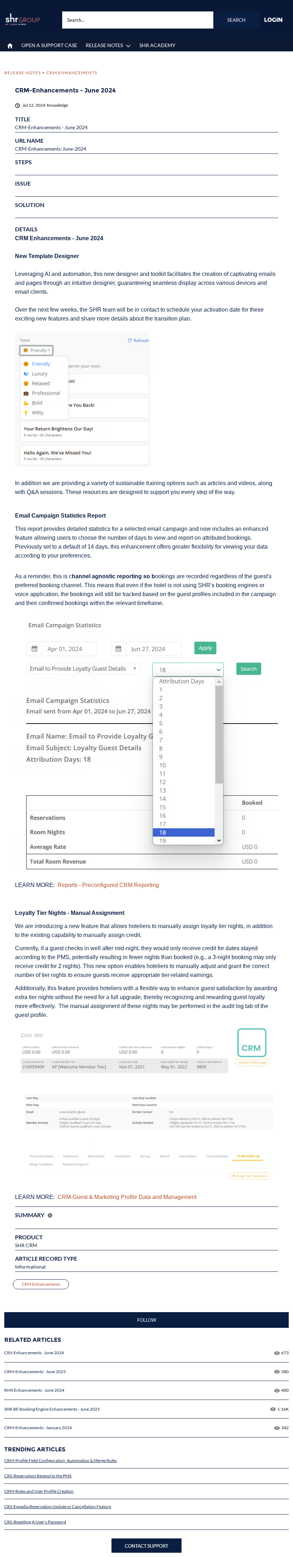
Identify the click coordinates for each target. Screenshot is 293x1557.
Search (236, 20)
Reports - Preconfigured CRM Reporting (108, 885)
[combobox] (160, 20)
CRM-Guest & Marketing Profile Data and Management (127, 1197)
